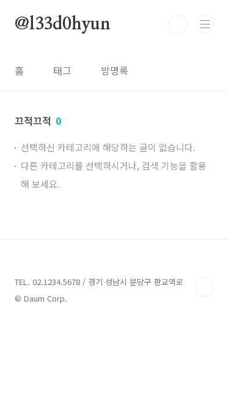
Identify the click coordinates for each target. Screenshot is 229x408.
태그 (62, 70)
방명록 (114, 70)
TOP (204, 287)
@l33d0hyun (63, 24)
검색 (178, 24)
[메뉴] (205, 24)
